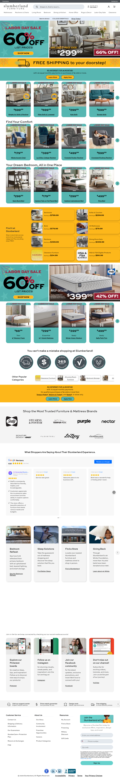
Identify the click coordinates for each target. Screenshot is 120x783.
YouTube (96, 682)
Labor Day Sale (100, 12)
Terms (89, 758)
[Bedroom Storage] (83, 378)
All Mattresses (94, 226)
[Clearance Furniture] (37, 255)
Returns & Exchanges (16, 741)
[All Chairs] (105, 378)
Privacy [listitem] (71, 775)
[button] (114, 7)
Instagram (41, 680)
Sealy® (69, 394)
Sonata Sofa (101, 114)
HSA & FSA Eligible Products (100, 252)
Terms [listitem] (79, 775)
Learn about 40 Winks (101, 571)
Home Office (73, 12)
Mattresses (8, 12)
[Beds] (37, 228)
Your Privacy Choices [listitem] (93, 775)
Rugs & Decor (86, 12)
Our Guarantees (14, 730)
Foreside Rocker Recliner (73, 157)
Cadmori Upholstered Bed (74, 201)
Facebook (69, 685)
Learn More (52, 77)
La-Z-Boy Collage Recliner (46, 157)
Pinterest (13, 685)
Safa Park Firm (101, 338)
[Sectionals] (37, 215)
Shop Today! (76, 19)
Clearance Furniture (51, 252)
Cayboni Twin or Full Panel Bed (46, 201)
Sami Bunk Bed (18, 201)
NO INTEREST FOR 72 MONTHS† (60, 387)
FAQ (9, 745)
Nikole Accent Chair (18, 157)
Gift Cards (65, 738)
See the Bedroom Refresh (16, 574)
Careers (39, 737)
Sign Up (96, 763)
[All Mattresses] (82, 228)
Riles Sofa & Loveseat (46, 114)
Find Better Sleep (44, 571)
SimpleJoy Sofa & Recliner (18, 114)
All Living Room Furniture (70, 378)
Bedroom (47, 12)
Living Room (36, 12)
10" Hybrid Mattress (46, 338)
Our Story (39, 720)
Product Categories (43, 741)
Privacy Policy (84, 758)
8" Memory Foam (18, 338)
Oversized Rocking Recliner (101, 157)
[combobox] (58, 7)
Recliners (47, 239)
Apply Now (68, 77)
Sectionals (48, 212)
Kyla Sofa (73, 114)
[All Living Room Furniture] (60, 378)
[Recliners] (37, 241)
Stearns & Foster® (55, 394)
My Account (65, 720)
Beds (46, 226)
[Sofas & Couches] (82, 215)
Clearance (112, 12)
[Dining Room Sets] (82, 241)
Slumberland (28, 776)
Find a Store (65, 724)
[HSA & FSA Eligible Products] (82, 255)
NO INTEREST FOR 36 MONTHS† (60, 70)
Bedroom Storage (93, 378)
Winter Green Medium (74, 338)
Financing (65, 728)
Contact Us (12, 720)
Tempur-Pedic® (42, 394)
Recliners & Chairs (22, 12)
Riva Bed (101, 201)
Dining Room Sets (96, 239)
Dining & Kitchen (60, 12)
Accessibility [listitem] (60, 775)
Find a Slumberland (72, 568)
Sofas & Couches (95, 212)
